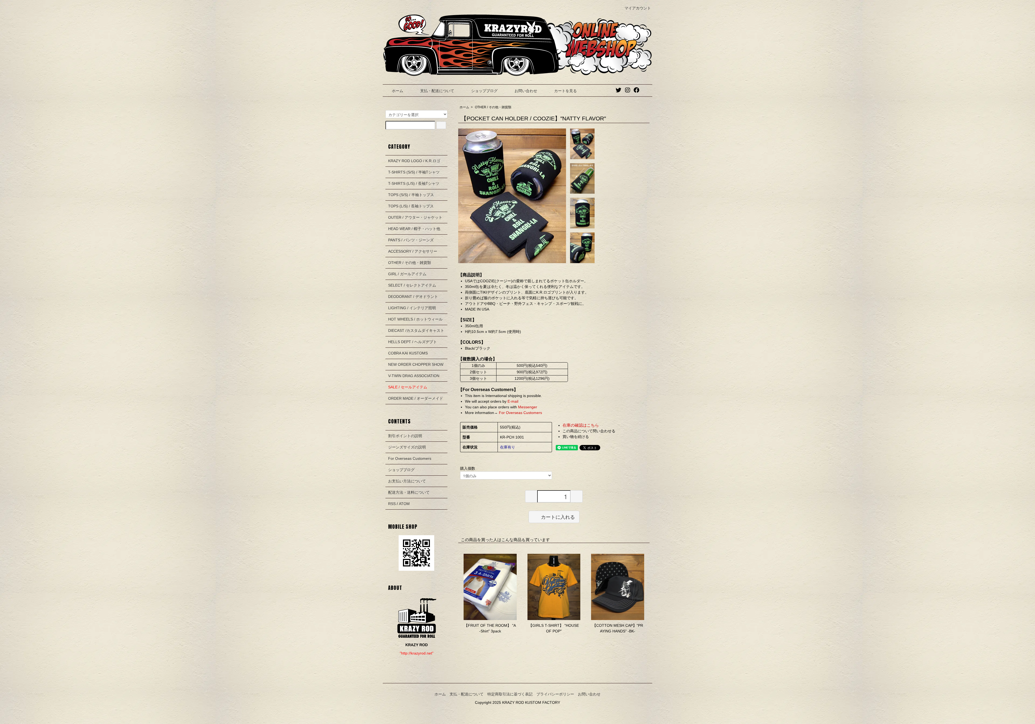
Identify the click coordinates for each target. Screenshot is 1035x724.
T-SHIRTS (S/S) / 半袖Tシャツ (414, 172)
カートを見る (565, 91)
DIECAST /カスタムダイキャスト (416, 330)
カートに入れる (558, 516)
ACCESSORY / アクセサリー (412, 251)
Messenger (527, 407)
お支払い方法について (407, 481)
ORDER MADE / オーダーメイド (415, 398)
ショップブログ (484, 91)
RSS (392, 504)
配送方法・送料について (409, 492)
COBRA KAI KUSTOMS (408, 353)
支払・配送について (437, 91)
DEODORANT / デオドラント (413, 296)
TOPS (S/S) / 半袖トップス (411, 195)
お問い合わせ (526, 91)
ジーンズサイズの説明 (407, 447)
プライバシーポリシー (555, 694)
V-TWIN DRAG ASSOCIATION (413, 376)
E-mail (513, 401)
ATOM (404, 504)
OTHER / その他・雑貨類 (493, 107)
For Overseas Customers (520, 412)
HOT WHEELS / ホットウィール (415, 319)
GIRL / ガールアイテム (407, 274)
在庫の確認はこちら (581, 425)
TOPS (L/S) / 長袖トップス (411, 206)
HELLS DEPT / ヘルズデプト (412, 342)
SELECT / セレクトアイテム (412, 285)
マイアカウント (638, 8)
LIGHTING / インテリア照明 (412, 308)
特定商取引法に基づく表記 (510, 694)
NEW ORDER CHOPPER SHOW (415, 364)
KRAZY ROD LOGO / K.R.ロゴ (414, 161)
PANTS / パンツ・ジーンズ (411, 240)
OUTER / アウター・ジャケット (415, 217)
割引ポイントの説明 (405, 436)
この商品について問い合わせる (589, 431)
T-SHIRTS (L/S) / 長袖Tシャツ (413, 183)
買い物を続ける (576, 436)
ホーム (397, 91)
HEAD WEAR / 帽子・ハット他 (414, 229)
